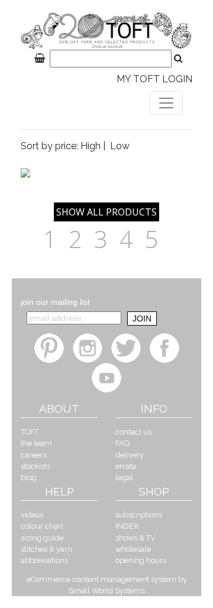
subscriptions (138, 514)
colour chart (42, 526)
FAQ (122, 443)
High (90, 146)
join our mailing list (55, 302)
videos (32, 514)
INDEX (126, 526)
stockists (35, 466)
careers (34, 455)
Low (120, 146)
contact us (133, 431)
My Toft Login (154, 79)
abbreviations (44, 560)
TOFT (29, 431)
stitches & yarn (46, 549)
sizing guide (42, 537)
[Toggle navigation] (166, 103)
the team (36, 443)
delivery (129, 455)
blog (29, 477)
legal (124, 477)
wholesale (133, 549)
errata (125, 466)
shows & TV (135, 537)
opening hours (140, 560)
